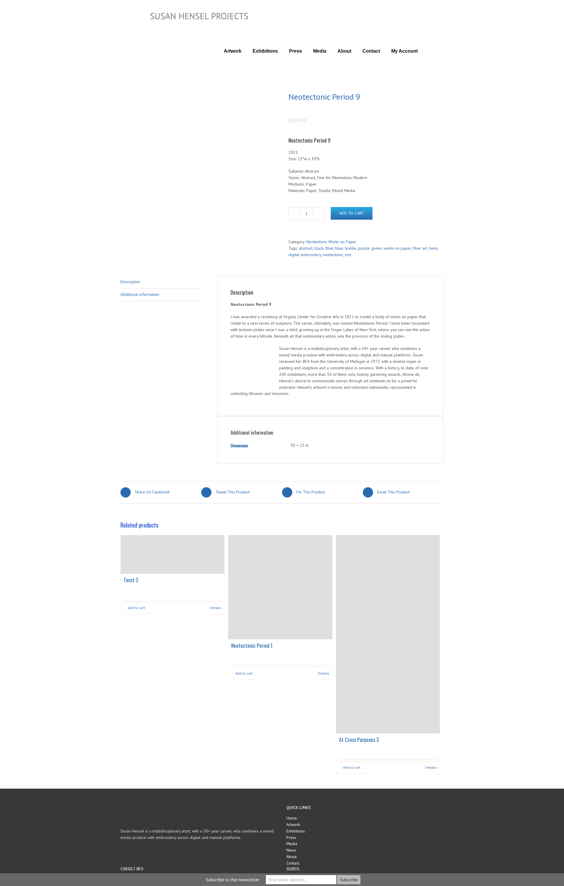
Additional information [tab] (139, 294)
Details (215, 607)
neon (433, 248)
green (376, 248)
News (291, 850)
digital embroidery (304, 254)
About (291, 856)
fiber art (420, 248)
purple (364, 248)
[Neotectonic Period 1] (280, 587)
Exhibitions (295, 831)
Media (291, 843)
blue (339, 248)
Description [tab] (130, 281)
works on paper (397, 248)
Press (291, 837)
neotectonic (333, 254)
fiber (329, 248)
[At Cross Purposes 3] (388, 634)
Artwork (293, 824)
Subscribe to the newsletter (232, 879)
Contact (292, 863)
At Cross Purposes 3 (359, 739)
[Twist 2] (172, 554)
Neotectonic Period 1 (252, 645)
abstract (306, 248)
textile (350, 248)
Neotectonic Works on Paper (331, 241)
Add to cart (351, 213)
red (348, 254)
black (318, 248)
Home (291, 818)
